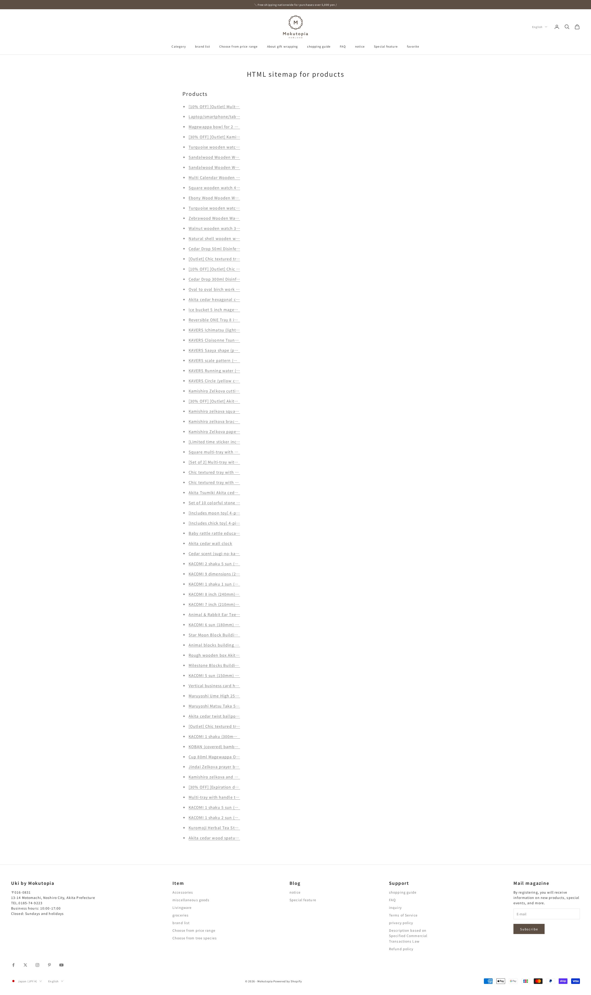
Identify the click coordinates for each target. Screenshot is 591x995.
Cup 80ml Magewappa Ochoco (218, 756)
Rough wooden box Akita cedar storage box (231, 655)
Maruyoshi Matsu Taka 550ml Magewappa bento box (240, 706)
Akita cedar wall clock (210, 543)
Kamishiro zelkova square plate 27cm (225, 411)
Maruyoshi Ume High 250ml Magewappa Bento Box (239, 695)
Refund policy (401, 948)
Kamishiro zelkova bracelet (215, 421)
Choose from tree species (194, 938)
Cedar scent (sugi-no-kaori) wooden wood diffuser (238, 553)
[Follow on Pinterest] (49, 965)
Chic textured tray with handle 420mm (226, 482)
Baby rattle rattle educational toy (222, 533)
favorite (413, 46)
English (537, 27)
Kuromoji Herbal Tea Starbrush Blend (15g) (231, 827)
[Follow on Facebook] (13, 965)
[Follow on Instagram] (37, 965)
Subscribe (529, 929)
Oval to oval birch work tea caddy (222, 289)
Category (179, 46)
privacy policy (401, 922)
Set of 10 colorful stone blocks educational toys (236, 502)
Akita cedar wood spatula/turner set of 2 (229, 837)
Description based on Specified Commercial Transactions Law (408, 935)
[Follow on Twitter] (25, 965)
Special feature (386, 46)
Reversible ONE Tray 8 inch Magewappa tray (232, 319)
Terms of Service (403, 915)
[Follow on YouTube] (61, 965)
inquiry (395, 907)
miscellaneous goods (190, 900)
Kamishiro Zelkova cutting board (221, 391)
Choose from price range (238, 46)
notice (360, 46)
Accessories (182, 892)
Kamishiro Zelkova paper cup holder (224, 431)
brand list (202, 46)
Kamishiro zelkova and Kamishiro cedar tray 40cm (238, 777)
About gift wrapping (282, 46)
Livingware (182, 907)
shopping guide (319, 46)
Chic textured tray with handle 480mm (226, 472)
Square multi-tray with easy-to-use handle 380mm (238, 452)
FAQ (343, 46)
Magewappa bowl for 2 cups (216, 126)
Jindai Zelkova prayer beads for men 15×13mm (236, 766)
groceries (180, 915)
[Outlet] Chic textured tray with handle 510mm (235, 726)
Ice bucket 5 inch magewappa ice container (231, 309)
